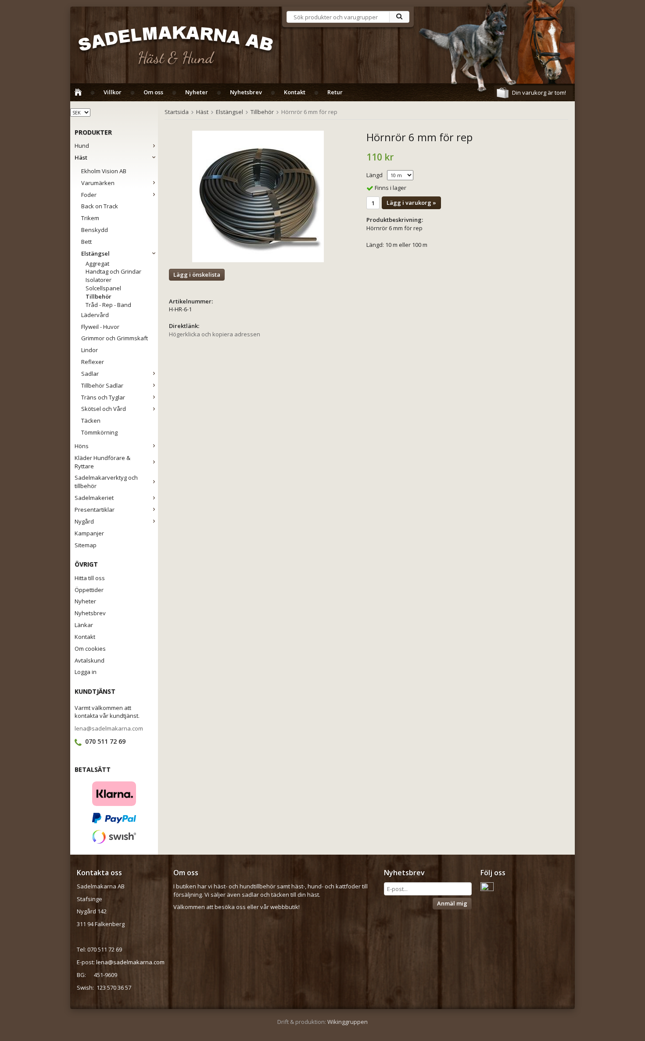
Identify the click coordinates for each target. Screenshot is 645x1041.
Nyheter (196, 92)
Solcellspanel (103, 288)
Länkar (84, 625)
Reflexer (92, 362)
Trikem (90, 218)
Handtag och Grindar (113, 271)
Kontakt (294, 92)
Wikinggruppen (347, 1022)
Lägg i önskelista (196, 274)
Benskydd (94, 230)
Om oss (153, 92)
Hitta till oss (90, 578)
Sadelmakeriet (94, 498)
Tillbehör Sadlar (102, 385)
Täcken (90, 420)
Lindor (89, 350)
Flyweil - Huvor (100, 327)
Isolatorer (98, 280)
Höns (82, 446)
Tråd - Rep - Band (108, 305)
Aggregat (97, 263)
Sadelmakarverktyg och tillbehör (106, 482)
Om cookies (90, 648)
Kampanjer (89, 533)
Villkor (113, 92)
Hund (82, 146)
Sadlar (90, 374)
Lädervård (95, 315)
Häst (81, 157)
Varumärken (98, 183)
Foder (89, 195)
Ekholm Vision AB (103, 171)
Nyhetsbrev (246, 92)
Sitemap (86, 545)
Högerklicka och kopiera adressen (214, 334)
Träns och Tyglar (103, 397)
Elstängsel (95, 253)
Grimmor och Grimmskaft (114, 338)
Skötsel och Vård (103, 409)
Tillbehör (98, 296)
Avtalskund (89, 660)
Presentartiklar (95, 509)
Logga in (86, 672)
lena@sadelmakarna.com (109, 728)
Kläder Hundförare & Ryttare (102, 462)
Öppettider (89, 590)
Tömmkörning (99, 432)
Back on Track (99, 206)
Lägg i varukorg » (411, 203)
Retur (335, 92)
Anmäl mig (452, 903)
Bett (86, 242)
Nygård (84, 521)
